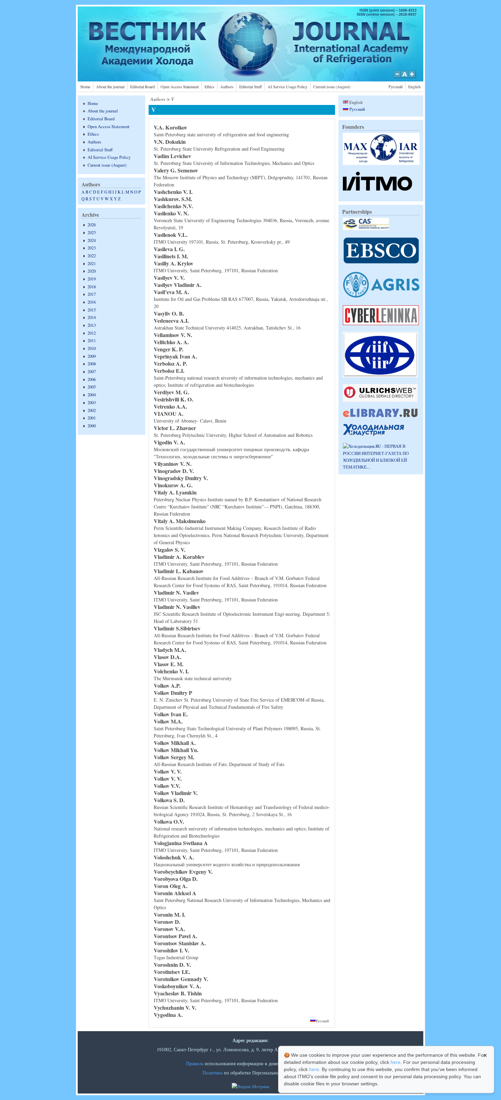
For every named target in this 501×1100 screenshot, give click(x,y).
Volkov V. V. (168, 771)
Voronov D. (167, 922)
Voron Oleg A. (170, 886)
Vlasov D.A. (167, 657)
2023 (92, 248)
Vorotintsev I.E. (172, 972)
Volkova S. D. (169, 800)
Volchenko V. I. (171, 671)
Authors (226, 86)
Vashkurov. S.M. (173, 199)
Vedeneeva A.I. (171, 320)
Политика (212, 1072)
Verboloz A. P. (170, 363)
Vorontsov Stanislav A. (180, 943)
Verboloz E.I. (169, 371)
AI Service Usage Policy (287, 86)
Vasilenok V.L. (170, 235)
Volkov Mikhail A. (175, 743)
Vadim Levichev (172, 156)
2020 (92, 271)
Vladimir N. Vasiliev (177, 607)
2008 (92, 364)
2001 (92, 418)
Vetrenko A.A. (170, 406)
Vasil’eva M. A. (171, 292)
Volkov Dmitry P (173, 693)
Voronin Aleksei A (175, 893)
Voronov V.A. (169, 929)
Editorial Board (142, 86)
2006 (92, 379)
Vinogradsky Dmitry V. (181, 478)
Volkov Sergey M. (174, 757)
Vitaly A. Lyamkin (175, 492)
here (395, 1062)
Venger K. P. (168, 349)
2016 (92, 302)
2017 (92, 294)
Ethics (209, 86)
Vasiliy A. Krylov (173, 263)
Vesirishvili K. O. (173, 399)
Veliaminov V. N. (173, 335)
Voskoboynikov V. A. (177, 986)
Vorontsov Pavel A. (175, 936)
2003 (92, 403)
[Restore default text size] (404, 77)
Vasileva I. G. (169, 249)
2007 (92, 372)
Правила (194, 1063)
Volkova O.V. (169, 821)
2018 (92, 287)
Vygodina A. (168, 1015)
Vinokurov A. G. (173, 485)
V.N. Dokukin (170, 142)
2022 (92, 256)
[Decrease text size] (397, 77)
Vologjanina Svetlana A (181, 843)
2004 (92, 395)
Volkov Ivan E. (171, 714)
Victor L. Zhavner (175, 428)
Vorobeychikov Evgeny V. (183, 871)
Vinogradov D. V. (174, 471)
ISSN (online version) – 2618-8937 (386, 14)
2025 (92, 232)
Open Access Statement (180, 86)
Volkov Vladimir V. (176, 793)
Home (85, 86)
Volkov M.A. (168, 721)
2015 (92, 310)
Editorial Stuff (250, 86)
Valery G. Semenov (176, 170)
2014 (92, 317)
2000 (92, 426)
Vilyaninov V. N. (173, 464)
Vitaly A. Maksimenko (180, 521)
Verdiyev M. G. (171, 392)
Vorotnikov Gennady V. (181, 979)
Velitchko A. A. (171, 342)
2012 (92, 333)
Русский (396, 86)
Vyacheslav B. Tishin (178, 993)
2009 (92, 356)
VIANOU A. (168, 413)
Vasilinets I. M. (171, 256)
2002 (92, 410)
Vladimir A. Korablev (179, 557)
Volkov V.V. (167, 786)
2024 (92, 240)
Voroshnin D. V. (172, 964)
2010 (92, 348)
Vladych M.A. (170, 650)
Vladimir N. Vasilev (176, 592)
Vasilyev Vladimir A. (177, 285)
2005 (92, 387)
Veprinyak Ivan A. (175, 356)
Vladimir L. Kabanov (178, 571)
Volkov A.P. (167, 685)
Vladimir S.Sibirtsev (177, 628)
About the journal (110, 86)
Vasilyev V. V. (169, 277)
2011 (92, 340)
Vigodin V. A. (169, 442)
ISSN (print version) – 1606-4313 (388, 10)
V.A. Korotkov (170, 127)
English (414, 86)
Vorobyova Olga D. (176, 879)
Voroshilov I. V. (171, 950)
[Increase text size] (412, 77)
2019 (92, 279)
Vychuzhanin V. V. (175, 1007)
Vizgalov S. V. (169, 549)
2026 (92, 225)
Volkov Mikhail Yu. (176, 750)
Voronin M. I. (169, 914)
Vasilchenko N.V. (173, 206)
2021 (92, 263)
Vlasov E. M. (168, 664)
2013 (92, 325)
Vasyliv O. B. (169, 313)
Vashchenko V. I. (173, 192)
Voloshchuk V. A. (174, 857)
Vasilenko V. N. (171, 213)
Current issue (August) (331, 86)
